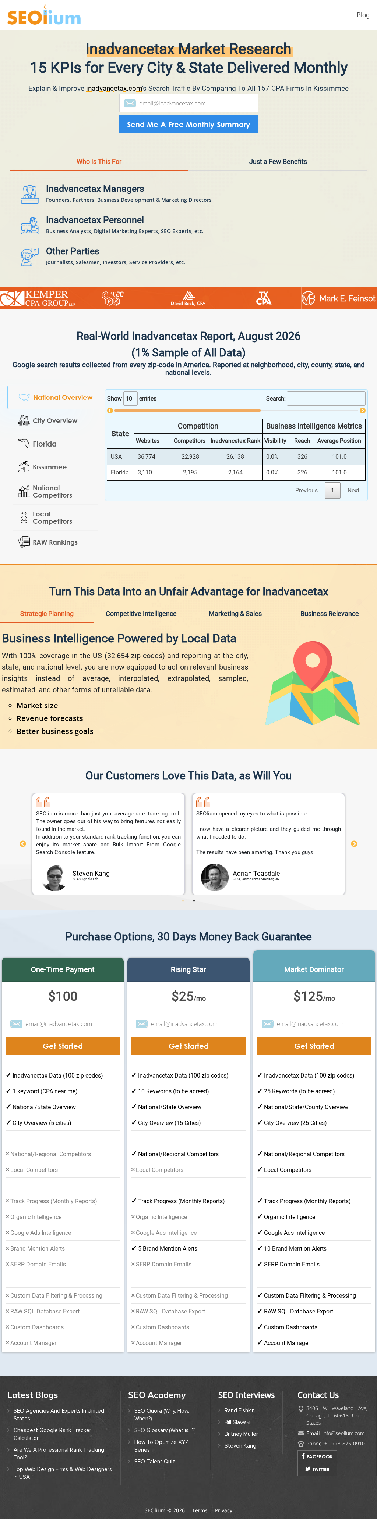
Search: (276, 420)
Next (354, 866)
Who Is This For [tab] (99, 183)
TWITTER (321, 1491)
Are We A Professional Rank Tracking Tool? (59, 1476)
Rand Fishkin (240, 1432)
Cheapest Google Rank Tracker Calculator (52, 1456)
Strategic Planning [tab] (47, 635)
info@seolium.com (343, 1455)
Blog (363, 15)
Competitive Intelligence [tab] (141, 635)
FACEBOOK (320, 1478)
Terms (200, 1532)
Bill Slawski (237, 1444)
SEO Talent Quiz (154, 1483)
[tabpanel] (108, 866)
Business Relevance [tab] (329, 635)
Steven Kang (240, 1467)
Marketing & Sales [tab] (235, 635)
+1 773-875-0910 (344, 1465)
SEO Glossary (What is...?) (165, 1452)
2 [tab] (194, 922)
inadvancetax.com (114, 88)
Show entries (131, 420)
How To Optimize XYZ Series (161, 1468)
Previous (23, 866)
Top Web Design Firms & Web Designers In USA (63, 1495)
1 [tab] (183, 922)
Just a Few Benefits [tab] (278, 183)
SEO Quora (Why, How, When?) (161, 1437)
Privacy (223, 1532)
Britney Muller (241, 1456)
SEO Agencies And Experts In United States (59, 1437)
